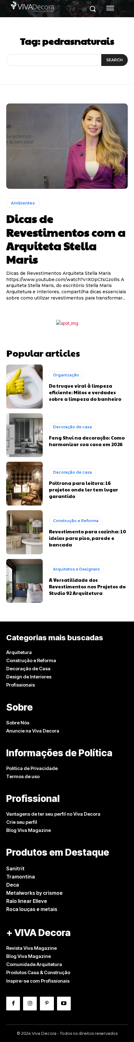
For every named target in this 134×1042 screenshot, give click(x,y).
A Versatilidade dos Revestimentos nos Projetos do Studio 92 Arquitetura (87, 586)
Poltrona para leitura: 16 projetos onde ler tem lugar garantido (83, 489)
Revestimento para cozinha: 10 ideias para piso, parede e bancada (87, 538)
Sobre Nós (17, 723)
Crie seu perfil (21, 822)
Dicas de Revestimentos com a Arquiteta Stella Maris (66, 238)
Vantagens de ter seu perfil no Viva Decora (53, 814)
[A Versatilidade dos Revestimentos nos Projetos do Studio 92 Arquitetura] (24, 581)
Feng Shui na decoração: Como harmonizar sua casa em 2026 (87, 440)
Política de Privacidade (32, 768)
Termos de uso (23, 776)
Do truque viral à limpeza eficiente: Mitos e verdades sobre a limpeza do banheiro (85, 392)
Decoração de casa (72, 427)
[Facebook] (13, 1003)
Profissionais (20, 685)
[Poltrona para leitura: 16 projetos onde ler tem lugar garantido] (24, 484)
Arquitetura (19, 652)
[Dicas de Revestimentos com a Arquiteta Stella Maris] (67, 146)
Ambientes (23, 202)
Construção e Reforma (75, 520)
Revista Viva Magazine (31, 948)
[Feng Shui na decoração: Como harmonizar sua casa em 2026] (24, 435)
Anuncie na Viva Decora (32, 731)
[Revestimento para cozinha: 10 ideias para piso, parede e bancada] (24, 532)
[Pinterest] (47, 1003)
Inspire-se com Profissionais (37, 981)
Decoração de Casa (28, 669)
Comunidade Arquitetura (34, 964)
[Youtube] (64, 1003)
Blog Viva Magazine (28, 830)
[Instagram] (30, 1003)
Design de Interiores (28, 677)
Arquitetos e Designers (76, 569)
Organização (66, 375)
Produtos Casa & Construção (38, 972)
